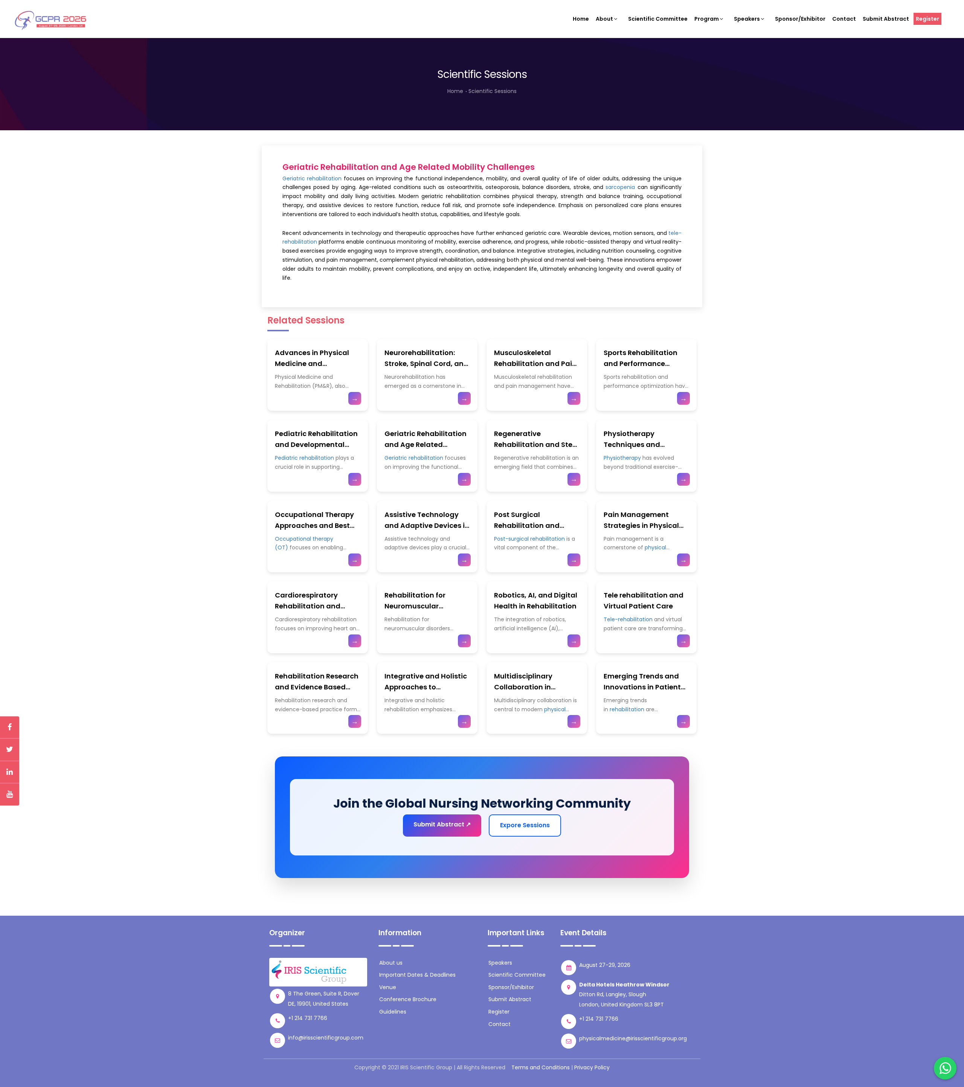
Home (581, 19)
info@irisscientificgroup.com (325, 1037)
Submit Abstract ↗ (442, 824)
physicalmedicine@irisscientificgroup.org (633, 1038)
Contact (844, 19)
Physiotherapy (622, 458)
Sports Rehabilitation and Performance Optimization (640, 363)
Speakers (747, 19)
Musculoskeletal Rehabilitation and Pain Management (535, 363)
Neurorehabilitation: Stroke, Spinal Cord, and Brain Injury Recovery (426, 363)
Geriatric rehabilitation (312, 178)
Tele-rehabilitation (628, 619)
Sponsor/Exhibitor (800, 19)
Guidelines (392, 1011)
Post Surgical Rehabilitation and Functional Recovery (529, 525)
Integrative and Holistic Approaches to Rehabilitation (425, 687)
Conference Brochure (407, 999)
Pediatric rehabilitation (304, 458)
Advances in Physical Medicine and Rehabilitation (312, 363)
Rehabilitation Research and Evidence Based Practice (316, 687)
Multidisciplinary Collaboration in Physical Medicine (525, 687)
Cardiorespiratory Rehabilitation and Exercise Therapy (307, 606)
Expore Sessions (525, 825)
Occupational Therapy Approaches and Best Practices (314, 525)
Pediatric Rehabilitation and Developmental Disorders (316, 444)
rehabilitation (627, 709)
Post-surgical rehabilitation (529, 539)
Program (706, 19)
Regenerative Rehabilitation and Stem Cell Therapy (537, 444)
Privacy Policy (592, 1067)
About (604, 19)
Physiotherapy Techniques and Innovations (632, 444)
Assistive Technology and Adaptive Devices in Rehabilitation (426, 525)
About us (391, 963)
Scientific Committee (658, 19)
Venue (387, 987)
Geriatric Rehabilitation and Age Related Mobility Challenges (425, 444)
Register (927, 19)
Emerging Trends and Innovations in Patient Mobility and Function (642, 687)
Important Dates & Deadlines (417, 975)
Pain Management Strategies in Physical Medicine (641, 525)
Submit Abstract (886, 19)
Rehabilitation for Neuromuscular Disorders (414, 606)
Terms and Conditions (540, 1067)
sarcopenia (620, 187)
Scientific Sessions (492, 91)
